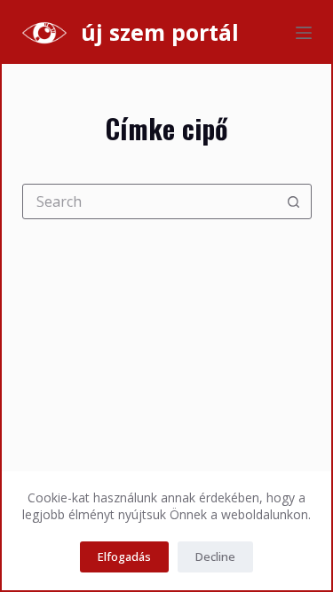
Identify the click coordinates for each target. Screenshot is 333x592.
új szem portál (160, 32)
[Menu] (304, 33)
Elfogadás (124, 556)
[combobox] (150, 201)
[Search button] (294, 201)
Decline (215, 556)
